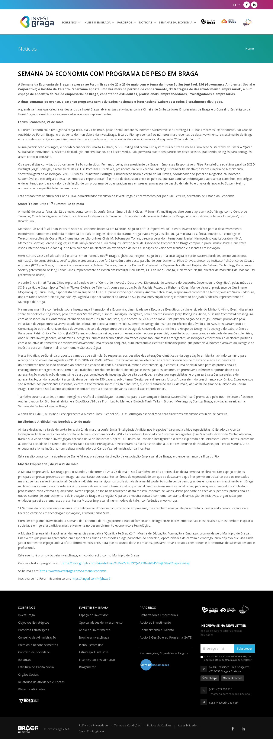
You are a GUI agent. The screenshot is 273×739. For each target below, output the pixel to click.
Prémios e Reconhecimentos (38, 644)
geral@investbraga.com (223, 702)
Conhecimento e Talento (157, 629)
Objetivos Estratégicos (34, 622)
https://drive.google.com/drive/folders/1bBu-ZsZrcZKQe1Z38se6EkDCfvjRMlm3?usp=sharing (125, 563)
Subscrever (244, 648)
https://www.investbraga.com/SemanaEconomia (73, 571)
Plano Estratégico (91, 644)
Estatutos (25, 659)
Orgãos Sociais (29, 674)
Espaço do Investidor (94, 614)
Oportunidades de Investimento (101, 622)
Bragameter (87, 666)
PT (235, 5)
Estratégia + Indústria (94, 651)
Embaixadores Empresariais (159, 614)
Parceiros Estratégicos (34, 629)
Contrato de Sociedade (34, 651)
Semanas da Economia (175, 22)
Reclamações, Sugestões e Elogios (164, 652)
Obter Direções (232, 678)
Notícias (145, 22)
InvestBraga (27, 614)
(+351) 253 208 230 (220, 689)
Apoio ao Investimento (95, 629)
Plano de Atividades (32, 688)
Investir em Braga (97, 22)
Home (249, 48)
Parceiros (124, 22)
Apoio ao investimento (156, 622)
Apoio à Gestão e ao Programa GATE (166, 637)
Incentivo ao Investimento (97, 659)
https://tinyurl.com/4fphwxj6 (91, 578)
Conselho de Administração (37, 637)
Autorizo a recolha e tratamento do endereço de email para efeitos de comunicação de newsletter (227, 658)
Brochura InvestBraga (94, 637)
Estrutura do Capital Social (36, 666)
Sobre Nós (69, 22)
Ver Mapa (211, 678)
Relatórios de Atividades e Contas (41, 681)
